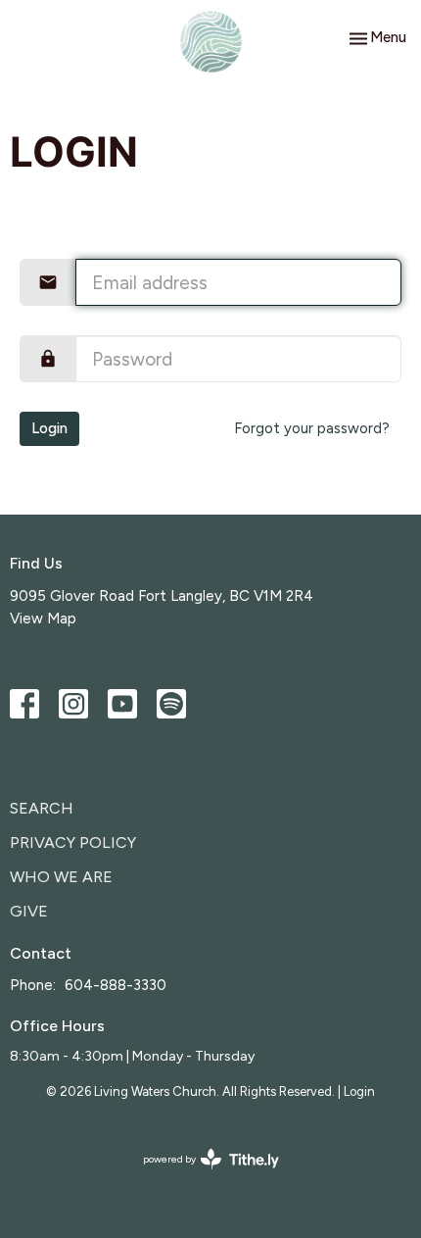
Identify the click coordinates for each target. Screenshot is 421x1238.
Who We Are (61, 876)
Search (41, 808)
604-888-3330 (115, 985)
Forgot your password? (312, 428)
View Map (43, 618)
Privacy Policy (73, 842)
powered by (201, 1176)
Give (29, 911)
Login (49, 428)
